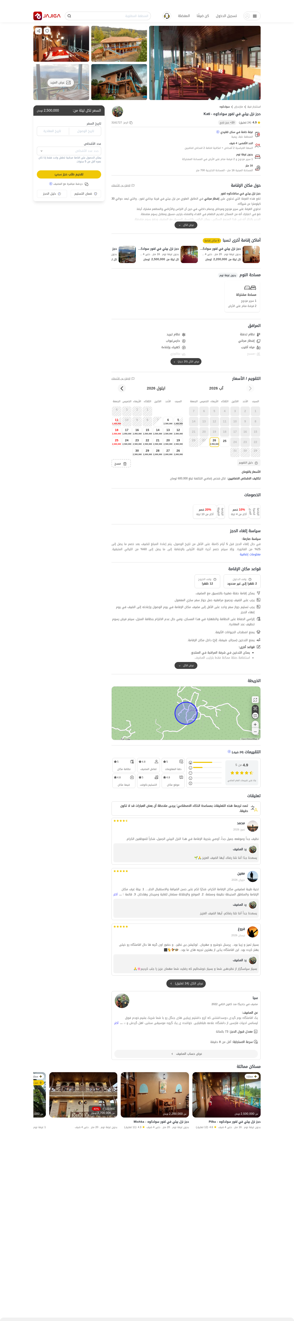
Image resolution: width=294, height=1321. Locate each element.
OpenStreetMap (249, 739)
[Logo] (37, 16)
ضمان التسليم (83, 194)
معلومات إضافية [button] (250, 554)
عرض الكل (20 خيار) (188, 361)
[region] (186, 713)
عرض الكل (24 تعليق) (189, 983)
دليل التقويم (246, 462)
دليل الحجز (49, 194)
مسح (118, 464)
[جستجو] (69, 15)
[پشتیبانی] (166, 15)
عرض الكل (188, 225)
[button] (226, 16)
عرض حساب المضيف (189, 1054)
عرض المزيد (57, 82)
